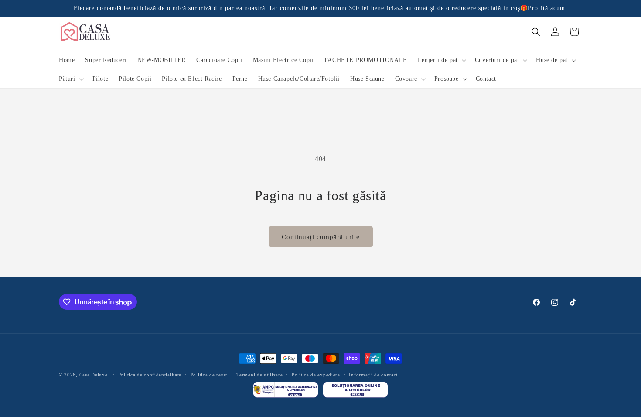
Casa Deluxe (93, 374)
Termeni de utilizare (259, 374)
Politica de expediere (316, 374)
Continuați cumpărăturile (321, 236)
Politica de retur (209, 374)
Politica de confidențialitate (149, 374)
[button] (441, 60)
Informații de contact (373, 374)
